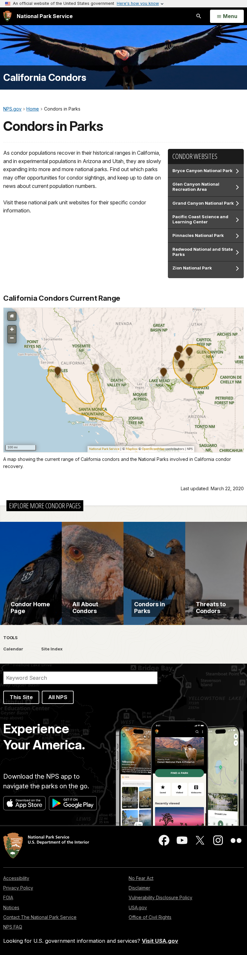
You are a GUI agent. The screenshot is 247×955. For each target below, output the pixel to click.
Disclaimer (139, 888)
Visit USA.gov (160, 941)
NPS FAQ (12, 927)
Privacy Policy (18, 888)
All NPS (57, 697)
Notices (11, 907)
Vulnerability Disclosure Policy (160, 897)
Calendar (13, 648)
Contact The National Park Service (40, 917)
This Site (21, 697)
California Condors (44, 77)
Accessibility (16, 878)
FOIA (8, 897)
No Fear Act (141, 878)
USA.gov (138, 907)
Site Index (52, 648)
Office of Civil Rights (150, 917)
